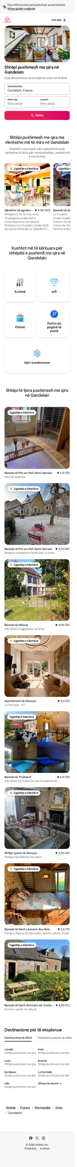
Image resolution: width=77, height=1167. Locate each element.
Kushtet (45, 1148)
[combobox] (37, 90)
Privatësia (30, 1148)
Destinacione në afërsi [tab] (18, 1037)
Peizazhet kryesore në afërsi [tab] (55, 1037)
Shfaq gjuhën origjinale (21, 8)
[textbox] (20, 103)
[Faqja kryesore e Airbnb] (7, 20)
